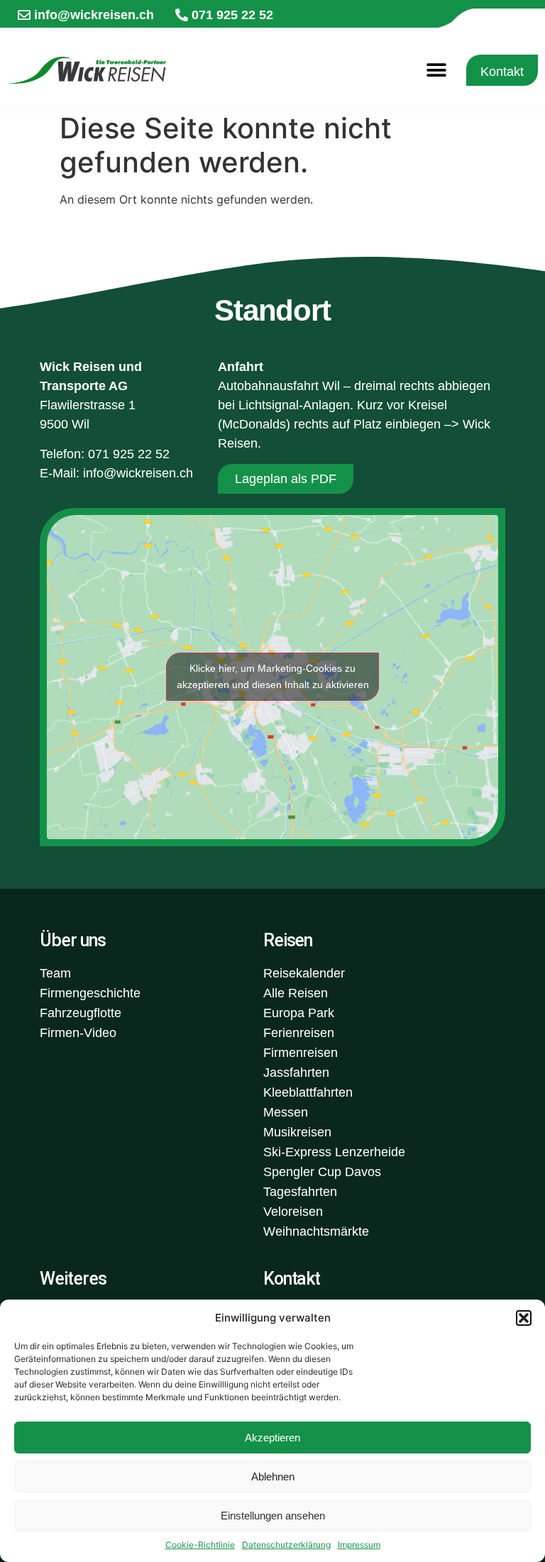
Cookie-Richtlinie (200, 1544)
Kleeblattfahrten (308, 1092)
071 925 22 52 (129, 454)
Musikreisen (297, 1132)
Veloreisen (293, 1211)
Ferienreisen (298, 1033)
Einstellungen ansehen (273, 1516)
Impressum (359, 1544)
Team (55, 973)
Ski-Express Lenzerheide (334, 1152)
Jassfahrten (296, 1072)
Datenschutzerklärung (286, 1544)
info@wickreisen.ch (138, 473)
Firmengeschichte (90, 993)
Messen (285, 1112)
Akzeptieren (272, 1437)
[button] (524, 1318)
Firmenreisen (300, 1053)
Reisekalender (304, 973)
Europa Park (298, 1013)
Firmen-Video (78, 1033)
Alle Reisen (295, 993)
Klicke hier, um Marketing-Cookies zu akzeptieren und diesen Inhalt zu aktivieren (273, 676)
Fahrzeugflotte (80, 1013)
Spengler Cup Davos (322, 1172)
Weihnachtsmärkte (316, 1231)
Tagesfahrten (300, 1192)
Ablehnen (272, 1476)
